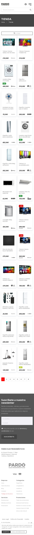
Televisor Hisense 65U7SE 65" (23, 220)
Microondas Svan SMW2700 (7, 192)
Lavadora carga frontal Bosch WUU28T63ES (25, 136)
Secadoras (19, 491)
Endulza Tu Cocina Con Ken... (23, 505)
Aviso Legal (5, 519)
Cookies (27, 519)
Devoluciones (5, 500)
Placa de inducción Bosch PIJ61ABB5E (8, 250)
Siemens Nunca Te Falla (22, 508)
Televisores (19, 493)
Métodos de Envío (6, 502)
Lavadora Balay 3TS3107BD (7, 80)
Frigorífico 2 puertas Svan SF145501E (24, 108)
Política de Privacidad (16, 519)
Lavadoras (19, 488)
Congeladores (20, 485)
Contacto (3, 491)
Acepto (6, 532)
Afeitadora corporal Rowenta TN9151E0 (8, 307)
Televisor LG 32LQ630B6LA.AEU (24, 164)
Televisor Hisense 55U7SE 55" (23, 250)
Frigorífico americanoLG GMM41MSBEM (23, 80)
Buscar (30, 9)
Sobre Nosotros (5, 485)
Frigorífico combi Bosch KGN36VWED (24, 307)
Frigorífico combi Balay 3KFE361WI (9, 164)
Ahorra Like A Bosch (21, 511)
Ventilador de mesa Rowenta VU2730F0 (8, 108)
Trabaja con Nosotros (7, 493)
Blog (2, 488)
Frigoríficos (19, 483)
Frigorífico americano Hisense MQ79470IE (8, 335)
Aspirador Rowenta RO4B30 (8, 363)
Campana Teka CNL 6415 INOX (24, 192)
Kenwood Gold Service (22, 502)
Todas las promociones (22, 500)
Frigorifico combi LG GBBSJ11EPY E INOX (24, 335)
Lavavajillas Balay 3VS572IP (7, 220)
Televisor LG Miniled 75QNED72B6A (24, 279)
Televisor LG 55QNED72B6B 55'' (8, 279)
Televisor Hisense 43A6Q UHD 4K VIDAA (9, 51)
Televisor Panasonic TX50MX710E (24, 51)
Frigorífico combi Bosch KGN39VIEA (8, 136)
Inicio (3, 22)
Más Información (18, 532)
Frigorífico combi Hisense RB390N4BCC (25, 363)
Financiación (4, 505)
